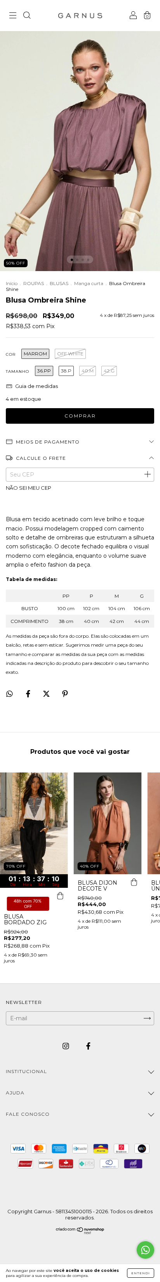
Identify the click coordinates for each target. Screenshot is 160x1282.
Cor (11, 354)
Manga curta (88, 283)
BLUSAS (59, 283)
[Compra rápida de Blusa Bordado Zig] (60, 895)
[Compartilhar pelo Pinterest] (65, 693)
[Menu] (13, 16)
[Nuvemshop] (80, 1232)
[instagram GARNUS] (66, 1046)
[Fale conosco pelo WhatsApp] (145, 1250)
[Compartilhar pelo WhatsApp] (9, 694)
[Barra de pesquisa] (27, 16)
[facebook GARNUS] (88, 1046)
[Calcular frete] (147, 474)
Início (11, 283)
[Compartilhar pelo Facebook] (28, 693)
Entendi (140, 1273)
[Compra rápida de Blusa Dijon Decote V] (133, 882)
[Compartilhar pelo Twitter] (47, 693)
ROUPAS (33, 283)
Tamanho (17, 371)
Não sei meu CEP (28, 488)
